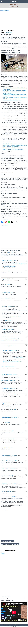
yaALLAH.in (14, 4)
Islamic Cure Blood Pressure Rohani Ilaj (10, 544)
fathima (2, 366)
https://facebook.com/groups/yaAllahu (10, 333)
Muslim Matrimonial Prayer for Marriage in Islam (13, 149)
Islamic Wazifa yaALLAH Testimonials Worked (12, 143)
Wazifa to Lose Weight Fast (7, 541)
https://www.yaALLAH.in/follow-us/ (20, 263)
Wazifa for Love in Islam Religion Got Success (12, 147)
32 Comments (9, 32)
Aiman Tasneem (4, 380)
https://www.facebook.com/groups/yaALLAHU (11, 316)
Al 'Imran (4, 260)
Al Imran (3, 32)
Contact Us (23, 624)
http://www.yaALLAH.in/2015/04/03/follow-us (16, 357)
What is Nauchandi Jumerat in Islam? (11, 146)
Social (14, 624)
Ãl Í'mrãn (4, 468)
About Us (4, 624)
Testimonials (9, 624)
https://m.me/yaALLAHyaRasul (8, 266)
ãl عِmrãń (4, 279)
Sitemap (18, 624)
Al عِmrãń (4, 306)
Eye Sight (5, 225)
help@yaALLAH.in (6, 417)
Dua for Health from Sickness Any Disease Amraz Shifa (14, 90)
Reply (26, 252)
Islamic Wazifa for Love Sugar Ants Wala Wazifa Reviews (15, 145)
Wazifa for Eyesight (7, 30)
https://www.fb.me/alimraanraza (8, 267)
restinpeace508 (4, 460)
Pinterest (2, 553)
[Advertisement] (10, 21)
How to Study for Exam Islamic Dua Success (12, 99)
